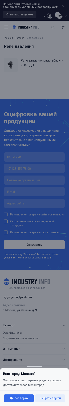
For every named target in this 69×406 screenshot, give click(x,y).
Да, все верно (19, 398)
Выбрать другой (50, 398)
